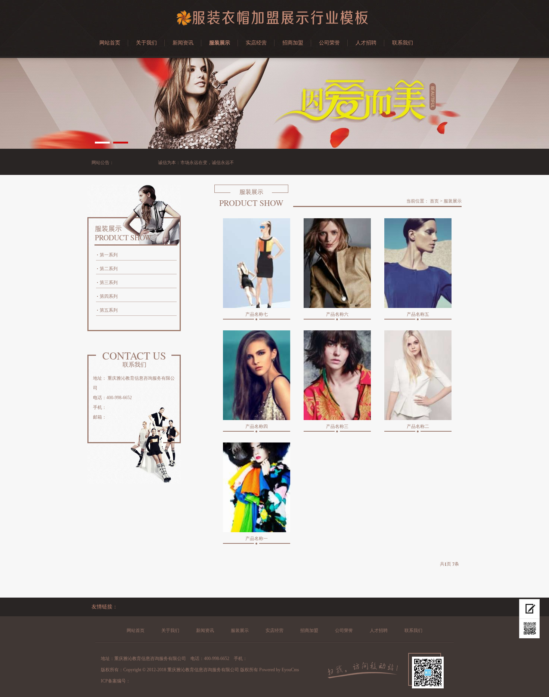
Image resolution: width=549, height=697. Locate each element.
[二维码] (529, 628)
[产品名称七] (256, 263)
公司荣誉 (329, 43)
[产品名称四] (256, 375)
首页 (434, 201)
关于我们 (146, 43)
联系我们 (402, 43)
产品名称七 (256, 314)
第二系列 (109, 268)
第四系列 (109, 296)
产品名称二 (418, 426)
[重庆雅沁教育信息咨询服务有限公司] (274, 24)
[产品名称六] (337, 263)
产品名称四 (256, 426)
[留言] (529, 609)
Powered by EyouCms (278, 669)
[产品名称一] (256, 487)
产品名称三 (337, 426)
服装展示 (219, 43)
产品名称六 (337, 314)
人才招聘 (366, 43)
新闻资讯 (183, 43)
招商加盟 (292, 43)
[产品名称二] (418, 375)
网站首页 (109, 43)
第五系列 (109, 310)
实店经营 (256, 43)
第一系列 (109, 254)
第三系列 (109, 282)
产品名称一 (256, 538)
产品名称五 (418, 314)
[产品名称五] (418, 263)
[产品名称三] (337, 375)
